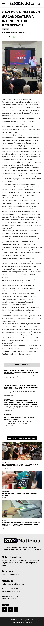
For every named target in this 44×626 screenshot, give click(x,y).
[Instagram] (10, 609)
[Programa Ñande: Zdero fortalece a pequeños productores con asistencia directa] (22, 451)
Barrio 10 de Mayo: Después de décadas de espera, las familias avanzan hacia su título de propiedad (21, 372)
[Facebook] (4, 37)
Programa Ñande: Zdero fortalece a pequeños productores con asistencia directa (20, 465)
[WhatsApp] (14, 37)
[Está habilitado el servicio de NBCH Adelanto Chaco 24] (22, 480)
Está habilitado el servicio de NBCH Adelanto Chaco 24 (19, 494)
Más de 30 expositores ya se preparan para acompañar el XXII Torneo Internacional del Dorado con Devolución (21, 387)
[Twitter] (9, 37)
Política (5, 29)
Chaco (6, 384)
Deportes (7, 414)
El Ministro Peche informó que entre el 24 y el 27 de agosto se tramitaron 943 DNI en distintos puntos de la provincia (21, 524)
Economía (5, 492)
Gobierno (7, 369)
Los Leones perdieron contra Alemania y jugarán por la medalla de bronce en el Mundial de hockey (19, 417)
